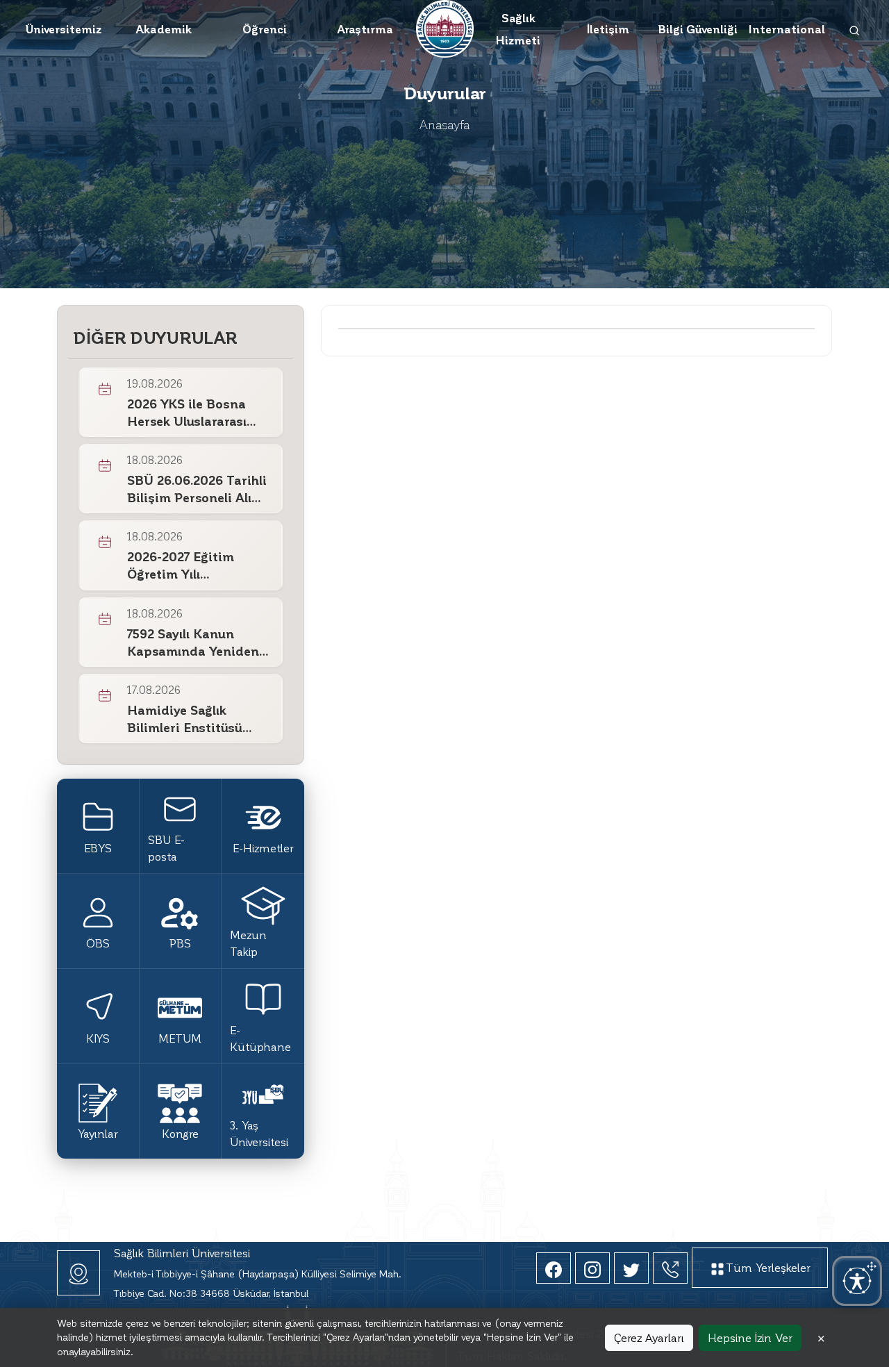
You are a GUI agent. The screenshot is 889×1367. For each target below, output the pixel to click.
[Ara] (855, 29)
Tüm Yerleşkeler (768, 1267)
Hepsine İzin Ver (750, 1337)
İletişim (608, 28)
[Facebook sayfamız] (553, 1268)
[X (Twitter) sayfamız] (631, 1268)
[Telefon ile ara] (670, 1268)
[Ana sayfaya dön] (445, 26)
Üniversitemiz (63, 28)
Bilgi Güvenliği (698, 28)
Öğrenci (264, 28)
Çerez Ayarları (649, 1337)
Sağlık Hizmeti (518, 29)
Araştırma (365, 28)
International (787, 28)
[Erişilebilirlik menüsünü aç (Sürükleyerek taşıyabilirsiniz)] (857, 1281)
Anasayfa (444, 124)
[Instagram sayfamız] (592, 1268)
